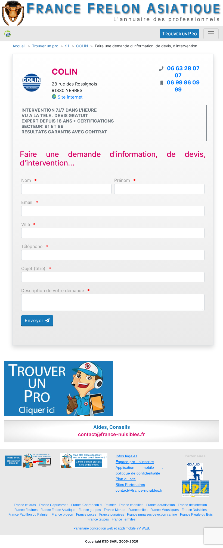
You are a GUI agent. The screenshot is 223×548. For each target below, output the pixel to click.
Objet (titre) (33, 269)
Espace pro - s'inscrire (135, 462)
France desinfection (192, 505)
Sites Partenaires (130, 484)
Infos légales (126, 456)
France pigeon (62, 514)
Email (26, 202)
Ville (25, 224)
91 (67, 46)
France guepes (90, 510)
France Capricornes (53, 505)
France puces (86, 514)
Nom (26, 180)
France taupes (98, 519)
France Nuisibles (194, 510)
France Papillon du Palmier (28, 514)
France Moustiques (164, 510)
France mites (137, 510)
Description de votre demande (52, 291)
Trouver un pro (45, 46)
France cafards (25, 505)
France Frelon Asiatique (58, 510)
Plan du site (126, 479)
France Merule (114, 510)
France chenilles (131, 505)
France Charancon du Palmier (93, 505)
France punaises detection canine (152, 514)
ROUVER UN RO (179, 33)
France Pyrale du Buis (196, 514)
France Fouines (26, 510)
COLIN (82, 46)
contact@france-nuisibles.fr (139, 490)
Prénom (122, 180)
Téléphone (31, 246)
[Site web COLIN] (31, 82)
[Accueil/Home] (7, 33)
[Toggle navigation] (211, 33)
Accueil (19, 46)
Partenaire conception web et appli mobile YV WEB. (111, 528)
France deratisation (160, 505)
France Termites (123, 519)
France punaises (111, 514)
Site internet (70, 97)
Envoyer (35, 320)
